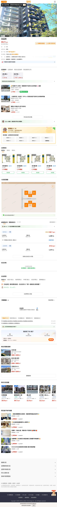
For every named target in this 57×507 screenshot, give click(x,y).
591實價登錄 (10, 494)
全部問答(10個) (28, 294)
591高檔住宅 (45, 494)
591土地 (24, 494)
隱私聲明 (29, 505)
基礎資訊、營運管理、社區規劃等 (14, 59)
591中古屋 (30, 494)
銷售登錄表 (52, 222)
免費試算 (51, 339)
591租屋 (37, 494)
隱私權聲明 (33, 497)
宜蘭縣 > (10, 483)
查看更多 (28, 375)
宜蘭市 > (14, 483)
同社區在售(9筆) (28, 117)
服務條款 (27, 497)
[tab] (4, 222)
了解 (24, 4)
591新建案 (17, 494)
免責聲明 (20, 497)
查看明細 (51, 240)
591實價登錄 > (4, 483)
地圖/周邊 (51, 300)
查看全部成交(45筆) (28, 256)
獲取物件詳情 (24, 91)
